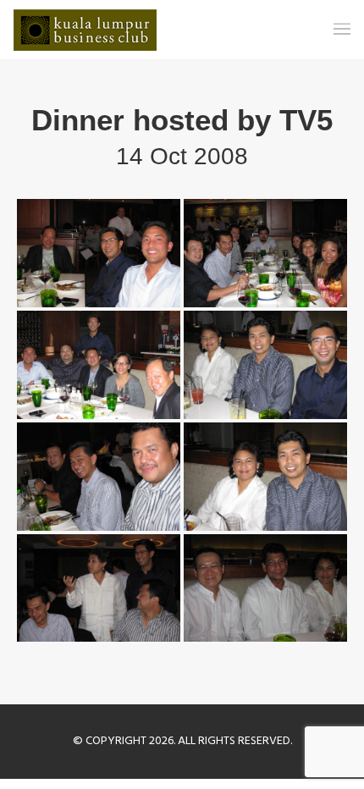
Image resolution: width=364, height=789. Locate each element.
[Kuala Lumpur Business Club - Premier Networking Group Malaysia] (85, 30)
